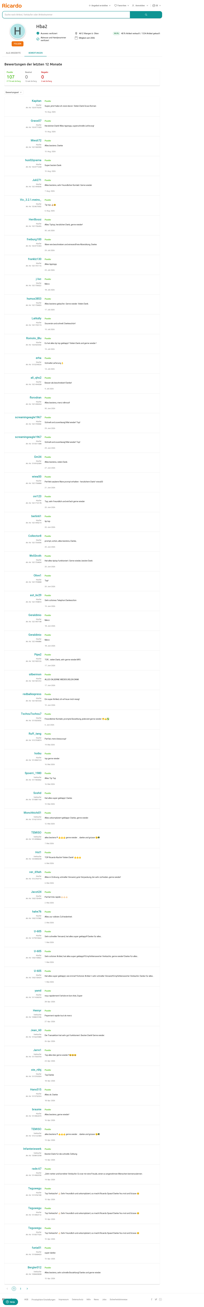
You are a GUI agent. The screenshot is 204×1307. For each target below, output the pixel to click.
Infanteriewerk (32, 1148)
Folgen (17, 44)
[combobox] (66, 14)
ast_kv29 (35, 595)
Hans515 (35, 1089)
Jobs (104, 1299)
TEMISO (36, 832)
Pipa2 (37, 654)
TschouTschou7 (31, 713)
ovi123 (37, 496)
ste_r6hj (36, 1069)
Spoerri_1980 (33, 773)
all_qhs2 (36, 377)
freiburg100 (34, 239)
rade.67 (36, 1168)
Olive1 (37, 575)
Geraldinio (34, 615)
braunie (36, 1109)
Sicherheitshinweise (118, 1299)
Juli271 (36, 180)
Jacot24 (36, 892)
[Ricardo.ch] (12, 5)
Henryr (37, 1010)
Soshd (37, 793)
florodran (35, 397)
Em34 (37, 456)
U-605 (37, 931)
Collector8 (34, 536)
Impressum (64, 1299)
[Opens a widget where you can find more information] (10, 1302)
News (96, 1299)
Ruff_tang (35, 733)
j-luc (38, 279)
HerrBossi (35, 219)
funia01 (36, 1247)
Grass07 (36, 120)
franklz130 (34, 259)
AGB (26, 1299)
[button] (100, 5)
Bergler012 (34, 1267)
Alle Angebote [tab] (13, 53)
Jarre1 (37, 1050)
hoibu (37, 753)
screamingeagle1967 (28, 417)
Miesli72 (36, 140)
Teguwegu (34, 1188)
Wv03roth (35, 555)
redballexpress (32, 694)
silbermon (35, 674)
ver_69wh (35, 872)
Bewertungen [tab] (36, 53)
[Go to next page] (27, 1288)
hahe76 (36, 911)
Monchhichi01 (32, 812)
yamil (38, 990)
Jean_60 (36, 1030)
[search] (146, 14)
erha (38, 358)
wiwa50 (36, 476)
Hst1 (38, 852)
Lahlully (36, 318)
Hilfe (89, 1299)
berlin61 (36, 516)
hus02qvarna (33, 160)
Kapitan (36, 101)
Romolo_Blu (33, 338)
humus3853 (34, 298)
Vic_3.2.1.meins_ (30, 199)
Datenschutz (77, 1299)
